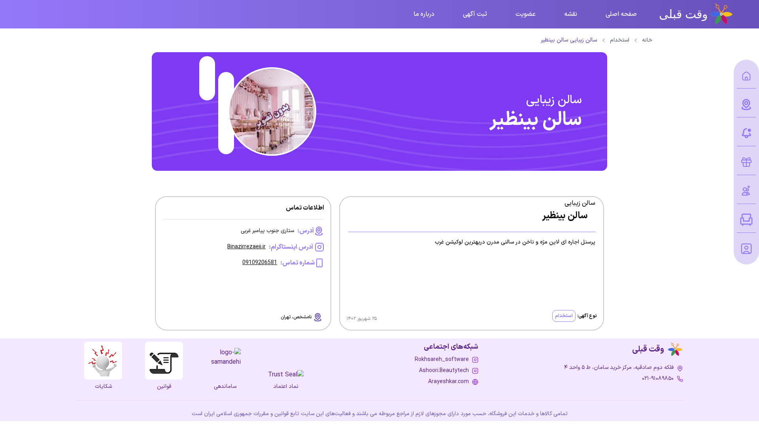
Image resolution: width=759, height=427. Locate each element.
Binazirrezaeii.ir (246, 247)
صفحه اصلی (621, 14)
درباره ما (423, 14)
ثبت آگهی (475, 14)
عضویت (525, 14)
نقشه (570, 14)
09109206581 (259, 263)
